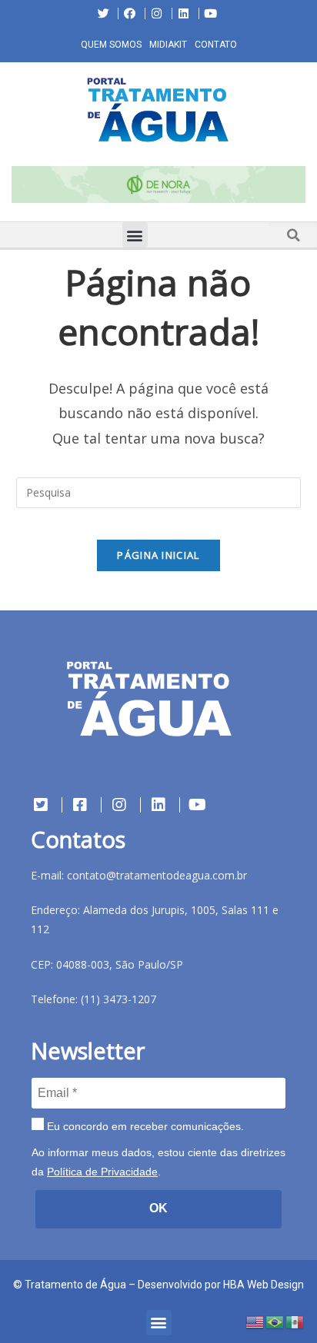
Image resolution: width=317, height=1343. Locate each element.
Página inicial (158, 555)
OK (158, 1208)
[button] (11, 187)
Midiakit (168, 44)
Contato (216, 44)
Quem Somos (111, 44)
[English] (255, 1321)
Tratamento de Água (75, 1284)
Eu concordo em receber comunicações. (144, 1126)
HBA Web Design (263, 1284)
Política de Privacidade (102, 1171)
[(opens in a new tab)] (158, 184)
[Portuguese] (275, 1321)
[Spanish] (295, 1321)
